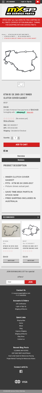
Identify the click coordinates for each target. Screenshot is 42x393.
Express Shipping (21, 331)
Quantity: (7, 138)
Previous (35, 217)
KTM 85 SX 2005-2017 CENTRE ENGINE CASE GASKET (30, 248)
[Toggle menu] (3, 3)
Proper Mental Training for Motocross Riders (21, 358)
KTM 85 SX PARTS (9, 36)
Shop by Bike (21, 320)
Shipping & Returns (21, 309)
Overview (21, 156)
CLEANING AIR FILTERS (21, 350)
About (21, 326)
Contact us (21, 339)
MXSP (24, 241)
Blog (21, 328)
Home (4, 34)
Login (22, 1)
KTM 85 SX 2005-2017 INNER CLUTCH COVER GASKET (20, 38)
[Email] (7, 151)
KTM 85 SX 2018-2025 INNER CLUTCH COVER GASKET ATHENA (11, 248)
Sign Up (29, 1)
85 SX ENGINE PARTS (24, 36)
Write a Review (9, 121)
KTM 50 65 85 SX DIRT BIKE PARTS (18, 34)
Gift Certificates (21, 304)
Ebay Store (21, 336)
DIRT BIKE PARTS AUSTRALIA (21, 353)
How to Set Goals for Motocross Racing (21, 356)
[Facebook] (4, 151)
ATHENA (5, 241)
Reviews (21, 160)
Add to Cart (11, 260)
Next (38, 217)
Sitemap (22, 391)
